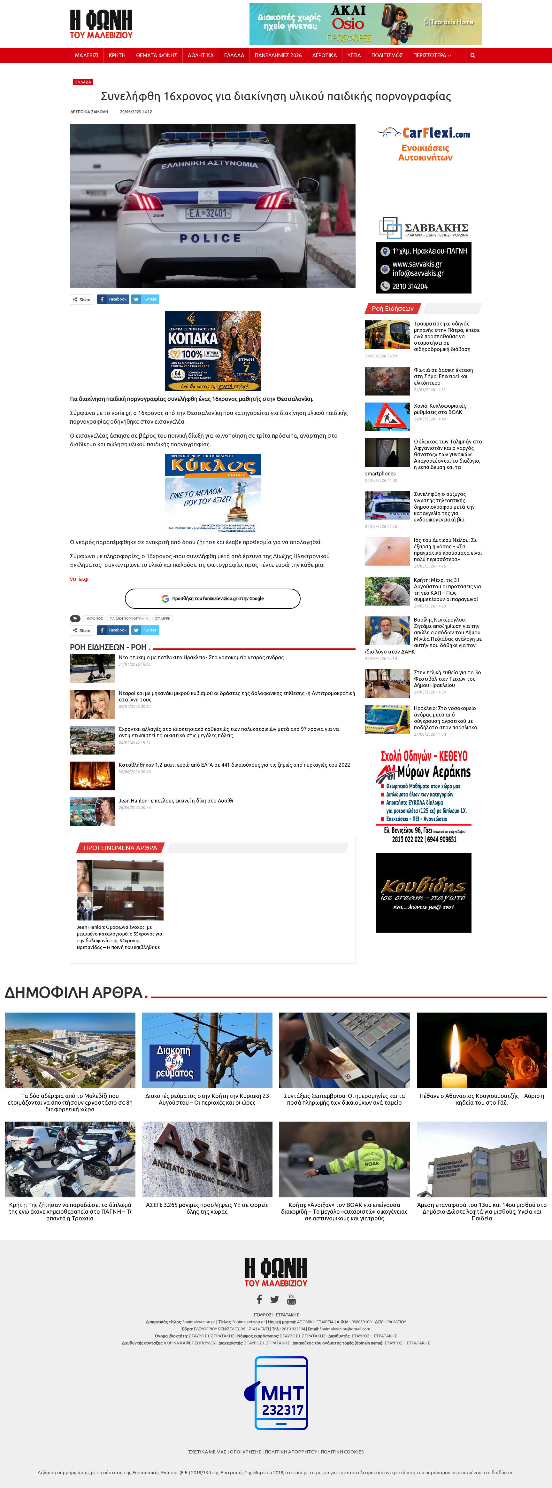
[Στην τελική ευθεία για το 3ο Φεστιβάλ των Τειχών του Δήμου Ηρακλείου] (387, 683)
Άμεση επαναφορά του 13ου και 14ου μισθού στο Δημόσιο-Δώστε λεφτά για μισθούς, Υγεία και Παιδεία (482, 1211)
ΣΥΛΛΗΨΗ (162, 618)
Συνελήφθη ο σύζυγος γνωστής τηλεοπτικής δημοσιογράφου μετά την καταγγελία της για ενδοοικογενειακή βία (444, 506)
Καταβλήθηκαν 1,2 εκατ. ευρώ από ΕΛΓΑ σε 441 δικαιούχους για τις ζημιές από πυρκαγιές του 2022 (234, 765)
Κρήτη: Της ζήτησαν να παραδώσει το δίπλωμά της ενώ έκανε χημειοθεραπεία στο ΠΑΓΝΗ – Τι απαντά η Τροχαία (70, 1211)
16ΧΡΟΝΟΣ (94, 618)
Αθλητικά (201, 55)
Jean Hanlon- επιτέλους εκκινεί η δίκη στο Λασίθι (176, 800)
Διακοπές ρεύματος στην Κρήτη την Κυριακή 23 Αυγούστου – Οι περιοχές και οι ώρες (207, 1099)
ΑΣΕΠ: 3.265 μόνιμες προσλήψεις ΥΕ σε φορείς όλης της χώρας (207, 1208)
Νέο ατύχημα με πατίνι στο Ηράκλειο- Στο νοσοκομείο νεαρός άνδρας (201, 657)
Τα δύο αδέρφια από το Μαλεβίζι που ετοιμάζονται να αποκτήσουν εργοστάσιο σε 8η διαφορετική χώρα (70, 1102)
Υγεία (354, 55)
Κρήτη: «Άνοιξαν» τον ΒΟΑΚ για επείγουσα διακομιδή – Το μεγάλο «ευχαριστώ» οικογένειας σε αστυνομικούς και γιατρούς (344, 1211)
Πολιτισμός (387, 55)
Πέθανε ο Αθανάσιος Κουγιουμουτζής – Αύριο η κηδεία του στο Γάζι (481, 1099)
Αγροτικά (324, 55)
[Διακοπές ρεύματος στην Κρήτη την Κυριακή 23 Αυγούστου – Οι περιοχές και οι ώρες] (207, 1050)
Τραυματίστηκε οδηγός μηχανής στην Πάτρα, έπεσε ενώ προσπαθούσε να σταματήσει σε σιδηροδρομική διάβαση (446, 336)
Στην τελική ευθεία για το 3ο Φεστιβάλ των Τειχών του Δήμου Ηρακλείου (447, 679)
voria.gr (79, 579)
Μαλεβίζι (86, 55)
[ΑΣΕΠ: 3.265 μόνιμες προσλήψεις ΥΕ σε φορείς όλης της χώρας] (207, 1159)
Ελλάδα (234, 55)
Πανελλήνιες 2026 (278, 55)
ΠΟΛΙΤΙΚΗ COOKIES (342, 1451)
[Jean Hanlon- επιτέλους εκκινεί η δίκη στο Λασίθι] (92, 811)
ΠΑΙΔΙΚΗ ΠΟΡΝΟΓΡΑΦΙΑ (129, 618)
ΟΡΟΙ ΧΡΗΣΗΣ (245, 1451)
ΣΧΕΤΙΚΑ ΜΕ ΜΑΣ (207, 1451)
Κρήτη (117, 55)
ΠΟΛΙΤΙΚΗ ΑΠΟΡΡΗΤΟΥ (291, 1451)
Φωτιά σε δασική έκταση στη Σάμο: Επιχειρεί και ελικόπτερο (443, 376)
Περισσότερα (429, 55)
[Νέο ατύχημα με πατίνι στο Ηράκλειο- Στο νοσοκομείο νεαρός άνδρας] (92, 668)
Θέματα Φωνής (156, 55)
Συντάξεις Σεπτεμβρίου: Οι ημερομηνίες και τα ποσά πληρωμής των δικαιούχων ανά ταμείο (344, 1099)
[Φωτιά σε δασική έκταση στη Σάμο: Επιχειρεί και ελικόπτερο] (387, 381)
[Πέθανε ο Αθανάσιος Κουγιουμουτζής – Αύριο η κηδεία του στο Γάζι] (482, 1050)
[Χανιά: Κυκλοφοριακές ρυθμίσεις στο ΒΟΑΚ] (387, 417)
